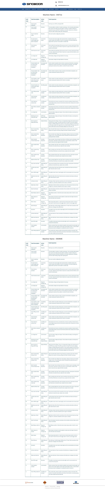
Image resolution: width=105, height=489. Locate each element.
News (75, 9)
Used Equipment (40, 9)
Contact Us (79, 9)
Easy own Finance (63, 9)
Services (56, 9)
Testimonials (70, 9)
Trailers (46, 9)
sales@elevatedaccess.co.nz (63, 5)
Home (23, 9)
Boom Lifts (34, 9)
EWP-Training (51, 9)
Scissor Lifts (27, 9)
